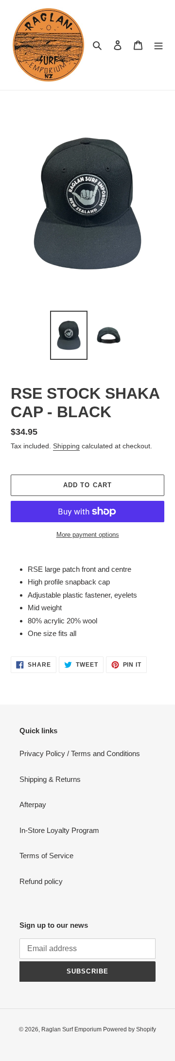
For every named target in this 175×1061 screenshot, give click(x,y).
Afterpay (32, 804)
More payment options (87, 534)
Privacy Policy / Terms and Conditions (79, 753)
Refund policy (41, 881)
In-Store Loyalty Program (59, 830)
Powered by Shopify (129, 1029)
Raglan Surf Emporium (72, 1029)
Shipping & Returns (50, 779)
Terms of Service (46, 855)
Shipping (66, 446)
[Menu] (158, 45)
